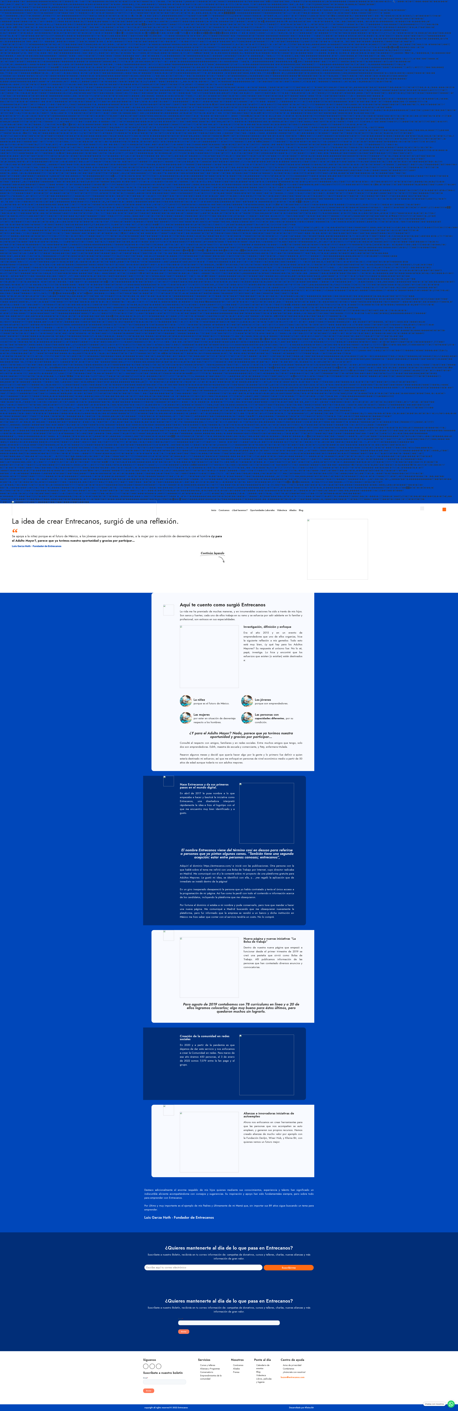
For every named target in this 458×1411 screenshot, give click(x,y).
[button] (422, 508)
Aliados (293, 510)
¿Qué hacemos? (240, 510)
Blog (301, 510)
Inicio (213, 510)
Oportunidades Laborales (262, 510)
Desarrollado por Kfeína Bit (301, 1407)
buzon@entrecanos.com (292, 1377)
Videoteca (282, 510)
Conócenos (224, 510)
